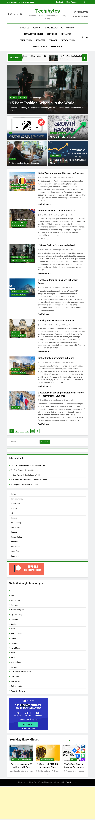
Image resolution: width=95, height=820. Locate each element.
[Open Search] (82, 37)
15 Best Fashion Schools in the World (62, 56)
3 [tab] (75, 740)
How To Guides (16, 634)
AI (10, 133)
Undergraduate (16, 686)
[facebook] (8, 14)
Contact (70, 28)
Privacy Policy (68, 40)
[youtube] (20, 14)
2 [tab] (72, 740)
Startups (61, 133)
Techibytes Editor (44, 771)
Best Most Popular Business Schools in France (66, 2)
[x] (14, 14)
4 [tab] (78, 740)
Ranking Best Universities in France (56, 320)
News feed (40, 40)
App (12, 595)
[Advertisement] (47, 803)
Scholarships (16, 662)
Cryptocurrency (17, 499)
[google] (17, 14)
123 (32, 431)
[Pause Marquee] (84, 57)
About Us (24, 28)
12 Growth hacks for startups (63, 137)
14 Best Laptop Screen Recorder (24, 163)
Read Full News (43, 204)
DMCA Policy (26, 40)
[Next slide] (86, 2)
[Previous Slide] (82, 2)
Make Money (55, 156)
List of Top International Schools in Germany (61, 173)
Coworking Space (17, 610)
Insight (53, 133)
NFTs (13, 658)
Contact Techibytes (33, 34)
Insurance (14, 643)
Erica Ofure (44, 177)
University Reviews (18, 188)
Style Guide (56, 46)
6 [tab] (84, 740)
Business (13, 93)
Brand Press (15, 600)
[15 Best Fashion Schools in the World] (40, 59)
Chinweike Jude (18, 771)
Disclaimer (65, 34)
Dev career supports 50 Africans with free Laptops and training (21, 767)
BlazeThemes (71, 782)
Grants (13, 629)
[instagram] (11, 14)
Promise (69, 771)
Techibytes (47, 11)
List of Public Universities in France (56, 358)
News (13, 653)
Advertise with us (54, 28)
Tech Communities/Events (21, 672)
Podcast (53, 40)
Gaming (14, 518)
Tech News (15, 504)
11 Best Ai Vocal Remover (21, 137)
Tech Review (15, 681)
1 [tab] (69, 740)
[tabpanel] (21, 760)
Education (23, 93)
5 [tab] (81, 740)
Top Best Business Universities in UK (57, 210)
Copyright (52, 34)
